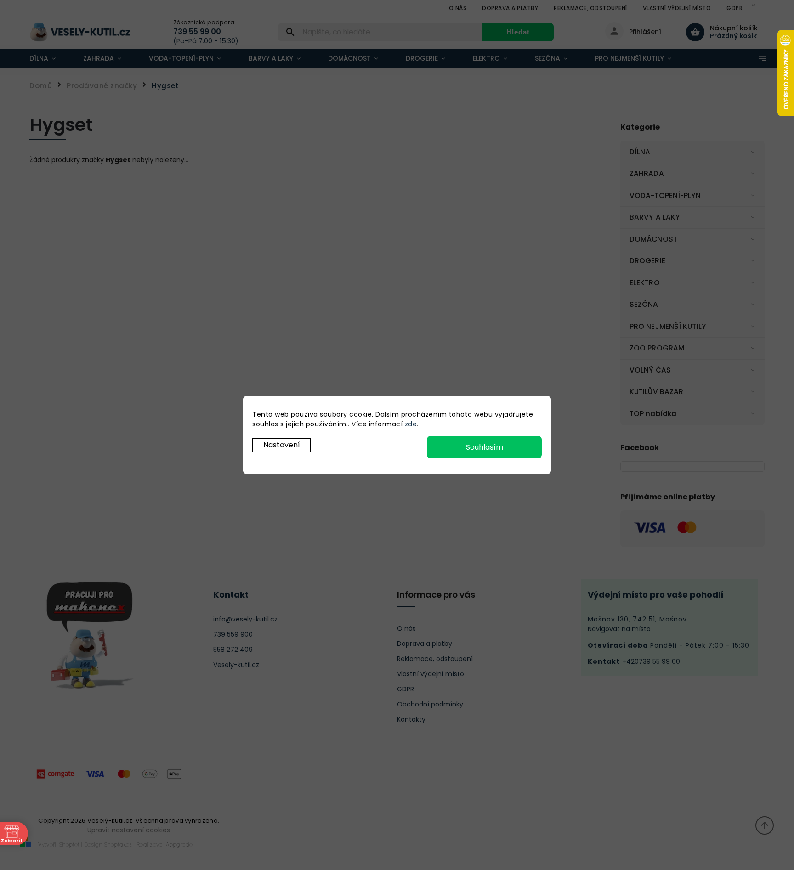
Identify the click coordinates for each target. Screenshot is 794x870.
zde (411, 424)
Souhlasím (484, 447)
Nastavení (281, 445)
